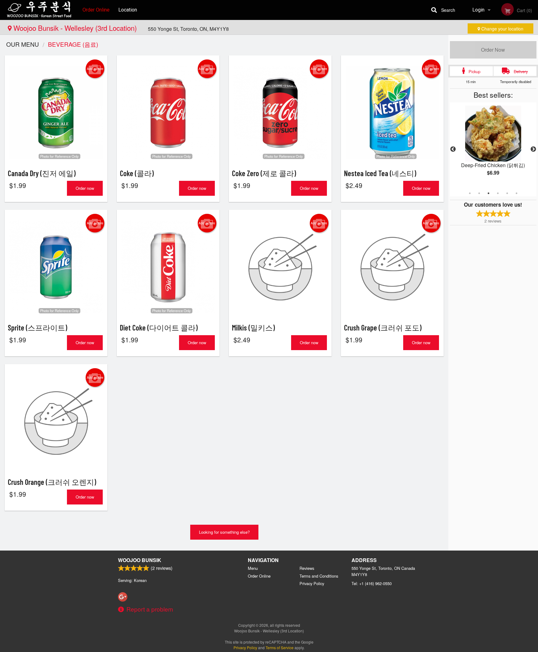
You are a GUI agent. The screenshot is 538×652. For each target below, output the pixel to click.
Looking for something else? (224, 532)
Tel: (372, 583)
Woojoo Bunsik (139, 560)
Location (127, 10)
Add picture (95, 69)
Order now (85, 188)
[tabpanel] (493, 145)
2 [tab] (479, 193)
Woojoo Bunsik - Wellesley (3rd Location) (75, 28)
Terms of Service (280, 647)
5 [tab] (507, 193)
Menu (253, 568)
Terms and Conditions (319, 576)
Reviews (307, 568)
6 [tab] (516, 193)
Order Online (96, 10)
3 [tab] (488, 193)
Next (533, 149)
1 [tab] (470, 193)
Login (478, 10)
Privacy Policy (312, 583)
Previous (453, 149)
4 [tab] (498, 193)
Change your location (501, 29)
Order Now (493, 49)
